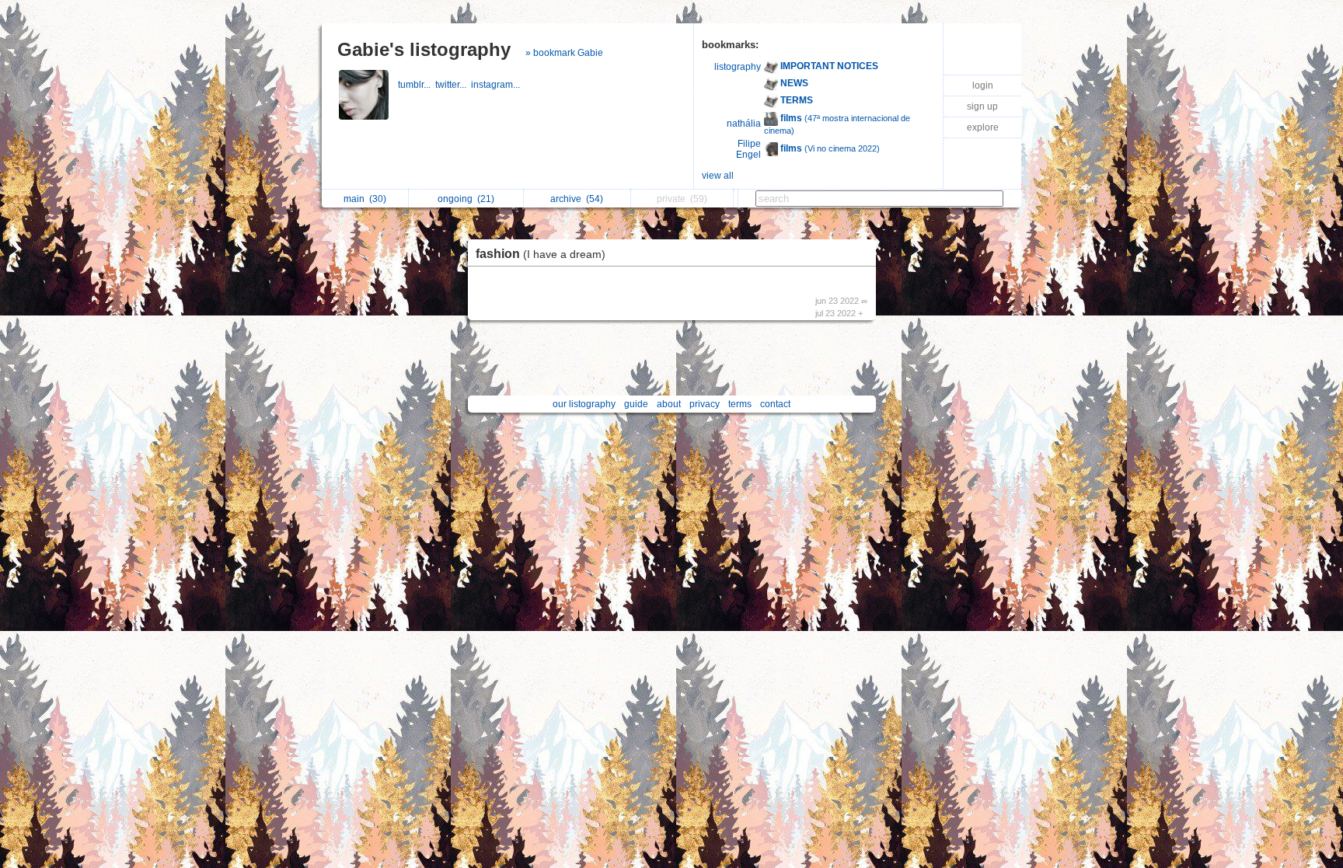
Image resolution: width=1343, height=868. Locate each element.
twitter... (453, 84)
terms (740, 404)
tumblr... (416, 84)
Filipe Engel (748, 149)
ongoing (466, 198)
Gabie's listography (424, 49)
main (365, 198)
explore (983, 127)
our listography (584, 404)
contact (775, 404)
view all (718, 175)
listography (737, 66)
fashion (540, 253)
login (982, 85)
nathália (744, 123)
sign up (982, 106)
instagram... (496, 84)
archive (576, 198)
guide (636, 404)
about (669, 404)
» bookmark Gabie (564, 52)
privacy (704, 404)
